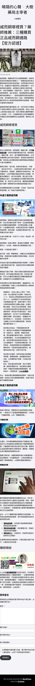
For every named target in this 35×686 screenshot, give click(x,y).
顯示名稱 (4, 627)
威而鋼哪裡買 (11, 572)
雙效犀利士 (8, 533)
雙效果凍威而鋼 (9, 528)
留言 (2, 606)
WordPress (27, 679)
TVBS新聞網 (23, 371)
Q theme (21, 681)
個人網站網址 (5, 642)
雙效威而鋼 (8, 523)
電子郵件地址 (5, 635)
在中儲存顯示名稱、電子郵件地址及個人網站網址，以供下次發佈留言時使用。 (18, 651)
